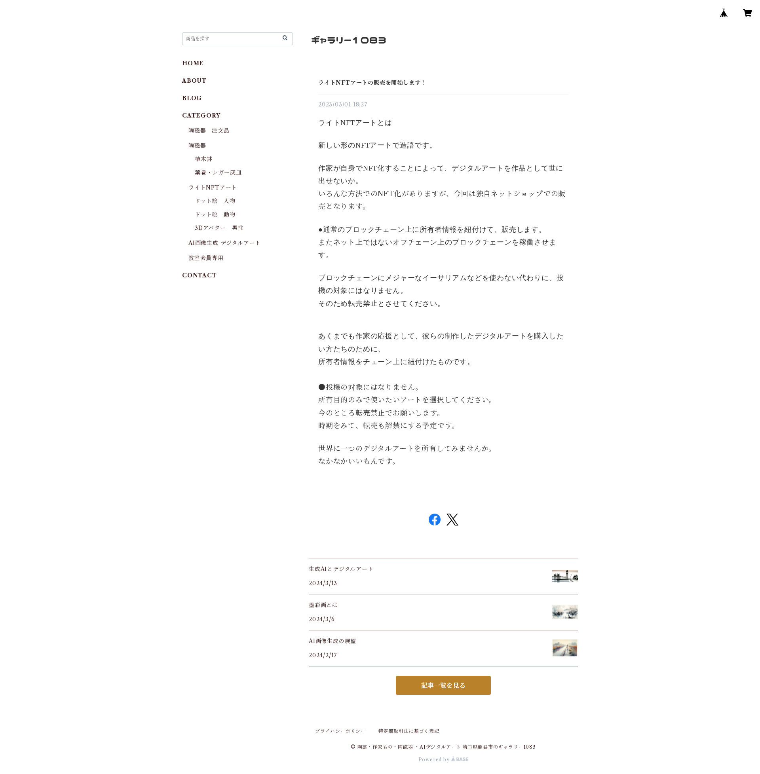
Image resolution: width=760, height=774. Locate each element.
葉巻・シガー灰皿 (218, 172)
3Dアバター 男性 (219, 227)
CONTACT (199, 275)
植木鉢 (203, 159)
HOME (193, 63)
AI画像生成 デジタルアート (224, 243)
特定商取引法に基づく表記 (408, 731)
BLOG (192, 98)
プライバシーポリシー (340, 731)
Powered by (434, 760)
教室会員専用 (206, 258)
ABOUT (194, 80)
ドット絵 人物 (215, 201)
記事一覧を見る (443, 685)
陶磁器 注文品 (209, 130)
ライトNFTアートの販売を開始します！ (372, 82)
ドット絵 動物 (215, 214)
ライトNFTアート (212, 187)
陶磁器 (197, 145)
